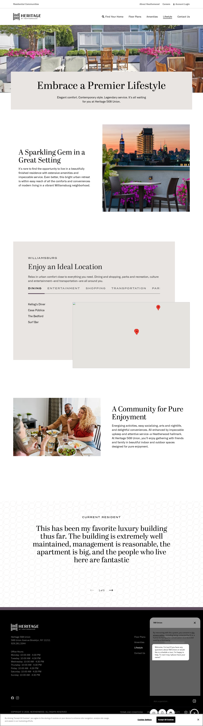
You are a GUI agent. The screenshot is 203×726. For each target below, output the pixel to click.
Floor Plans (139, 636)
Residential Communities (26, 4)
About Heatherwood (150, 4)
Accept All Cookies (166, 720)
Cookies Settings (145, 720)
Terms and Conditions (131, 712)
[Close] (198, 719)
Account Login (183, 4)
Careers (166, 4)
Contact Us (139, 653)
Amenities (139, 642)
